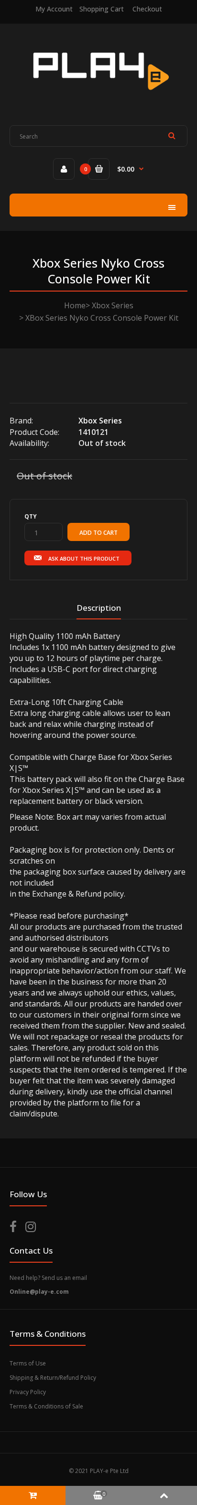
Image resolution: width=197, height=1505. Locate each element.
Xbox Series (112, 305)
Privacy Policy (28, 1392)
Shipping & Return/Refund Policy (53, 1378)
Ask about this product (84, 558)
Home (75, 305)
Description (99, 607)
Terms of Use (28, 1363)
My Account (54, 8)
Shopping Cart (101, 8)
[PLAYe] (99, 97)
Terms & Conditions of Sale (46, 1406)
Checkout (147, 8)
